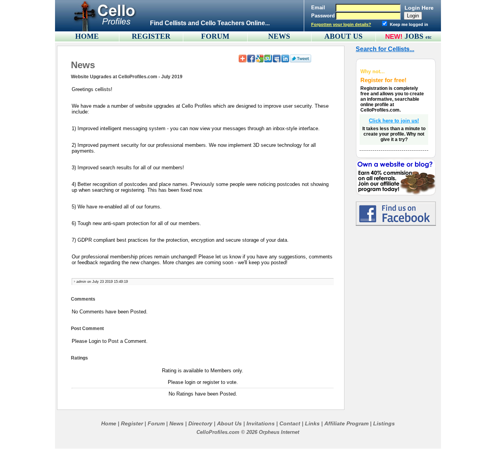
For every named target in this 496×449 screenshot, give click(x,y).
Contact (289, 423)
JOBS (418, 36)
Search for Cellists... (385, 49)
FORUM (215, 36)
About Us (229, 423)
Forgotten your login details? (341, 24)
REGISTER (151, 36)
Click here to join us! (394, 121)
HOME (87, 36)
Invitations (260, 423)
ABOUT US (343, 36)
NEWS (279, 36)
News (176, 423)
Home (108, 423)
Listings (384, 423)
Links (312, 423)
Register (132, 423)
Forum (156, 423)
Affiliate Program (346, 423)
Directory (200, 423)
